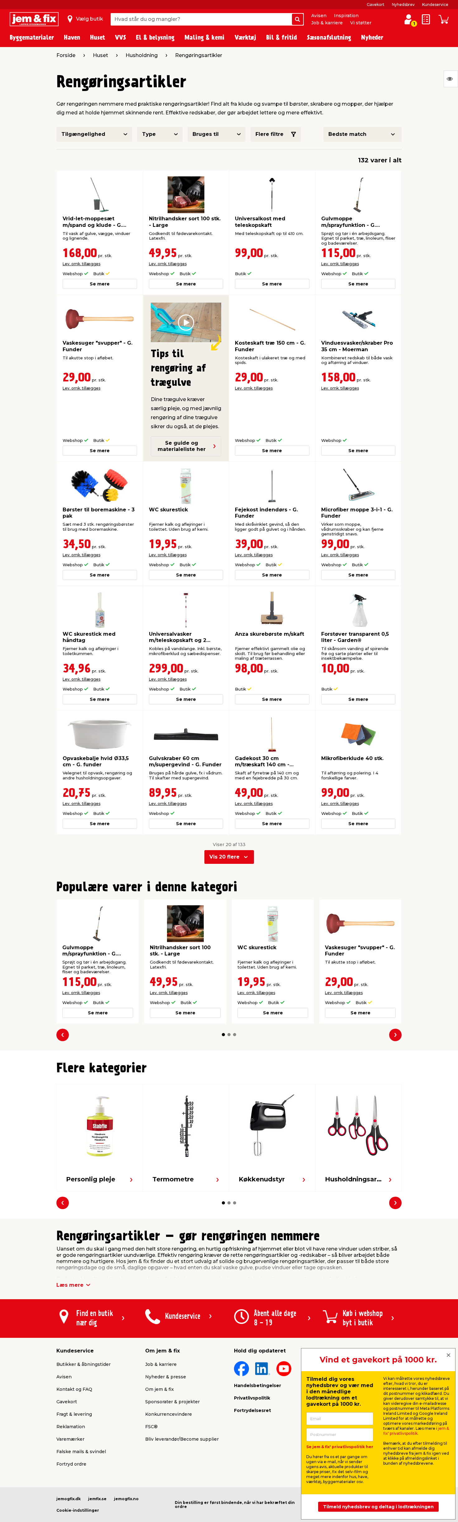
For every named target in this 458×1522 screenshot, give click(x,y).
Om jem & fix (159, 1389)
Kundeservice (435, 4)
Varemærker (70, 1439)
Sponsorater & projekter (172, 1402)
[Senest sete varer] (450, 79)
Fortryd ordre (71, 1464)
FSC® (151, 1426)
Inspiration (346, 15)
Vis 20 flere (224, 857)
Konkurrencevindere (168, 1414)
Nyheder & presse (165, 1377)
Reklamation (70, 1426)
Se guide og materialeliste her (182, 446)
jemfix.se (97, 1499)
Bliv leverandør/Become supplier (182, 1439)
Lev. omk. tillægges (81, 264)
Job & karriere (327, 23)
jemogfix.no (126, 1499)
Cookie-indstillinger (77, 1510)
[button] (223, 1034)
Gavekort (375, 4)
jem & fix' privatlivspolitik (416, 1431)
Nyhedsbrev (403, 4)
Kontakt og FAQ (74, 1389)
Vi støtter (360, 23)
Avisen (319, 15)
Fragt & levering (74, 1414)
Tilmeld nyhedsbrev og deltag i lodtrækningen (378, 1507)
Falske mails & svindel (81, 1451)
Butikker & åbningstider (83, 1364)
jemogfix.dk (68, 1499)
